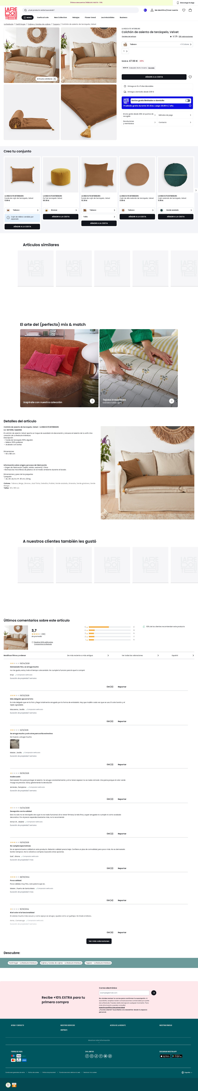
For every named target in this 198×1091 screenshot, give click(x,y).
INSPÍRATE (63, 1030)
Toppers (56, 24)
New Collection (60, 17)
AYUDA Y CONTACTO (17, 1025)
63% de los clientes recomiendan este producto (165, 626)
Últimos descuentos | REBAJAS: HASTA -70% (86, 2)
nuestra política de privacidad (112, 1007)
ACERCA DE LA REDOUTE (118, 1025)
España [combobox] (187, 1072)
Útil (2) (110, 799)
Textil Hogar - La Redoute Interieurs (23, 963)
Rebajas (76, 17)
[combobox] (88, 655)
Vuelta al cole (43, 17)
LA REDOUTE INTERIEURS (131, 29)
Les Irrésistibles (107, 17)
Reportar (122, 686)
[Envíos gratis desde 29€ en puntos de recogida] (155, 115)
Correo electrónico (108, 988)
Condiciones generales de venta (15, 1072)
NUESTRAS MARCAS (166, 1025)
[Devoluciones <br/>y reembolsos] (155, 122)
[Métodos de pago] (190, 115)
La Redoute (8, 24)
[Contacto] (190, 122)
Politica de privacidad (49, 1072)
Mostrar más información (99, 1040)
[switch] (161, 100)
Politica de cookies (33, 1072)
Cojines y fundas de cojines (39, 24)
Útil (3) (110, 764)
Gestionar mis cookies (90, 1072)
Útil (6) (110, 932)
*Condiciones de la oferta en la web (69, 1072)
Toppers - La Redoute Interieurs (98, 963)
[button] (190, 10)
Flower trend (90, 17)
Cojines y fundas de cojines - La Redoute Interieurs (61, 963)
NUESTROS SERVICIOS (67, 1025)
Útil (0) (110, 686)
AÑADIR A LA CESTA (154, 77)
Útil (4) (110, 900)
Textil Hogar (20, 24)
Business (123, 17)
